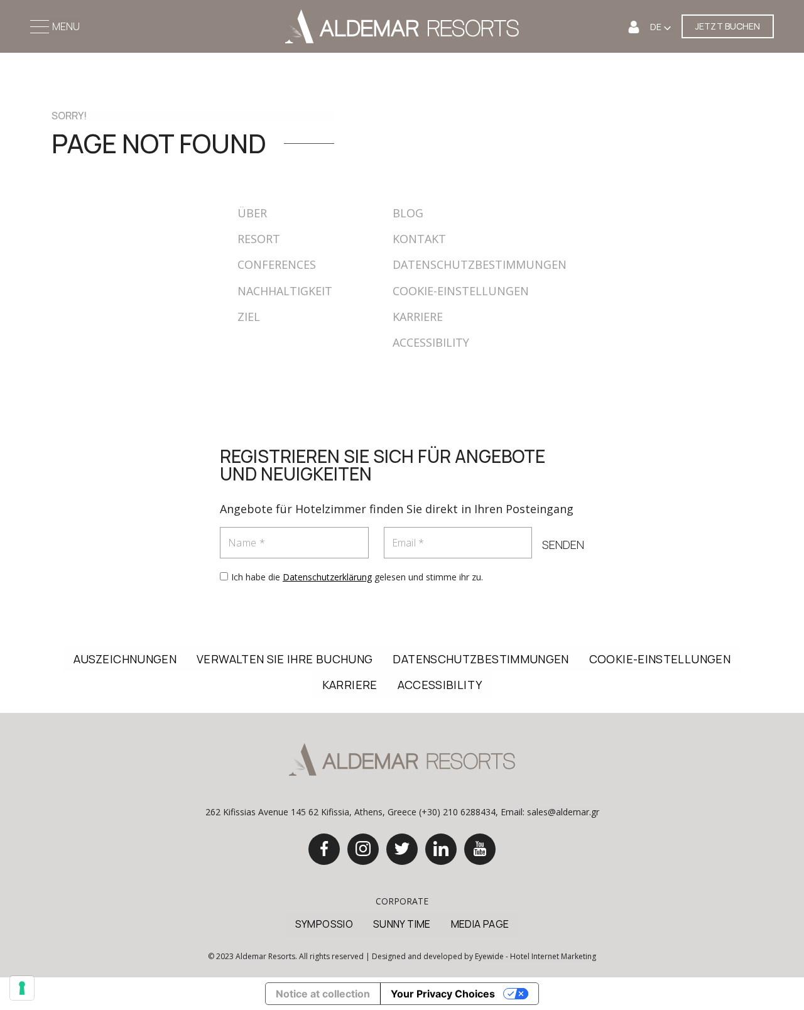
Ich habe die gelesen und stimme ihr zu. (357, 577)
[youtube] (480, 849)
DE (656, 27)
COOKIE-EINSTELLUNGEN (461, 290)
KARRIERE (418, 316)
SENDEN (563, 544)
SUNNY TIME (402, 924)
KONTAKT (419, 238)
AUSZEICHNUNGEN (125, 658)
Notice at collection (323, 993)
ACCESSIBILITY (431, 342)
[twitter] (402, 849)
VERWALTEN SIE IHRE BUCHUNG (284, 658)
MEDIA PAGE (480, 924)
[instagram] (363, 849)
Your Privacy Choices (443, 993)
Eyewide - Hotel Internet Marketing (535, 956)
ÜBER (252, 212)
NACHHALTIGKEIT (284, 290)
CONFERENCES (276, 264)
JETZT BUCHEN (727, 26)
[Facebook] (324, 849)
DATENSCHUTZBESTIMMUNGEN (480, 264)
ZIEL (248, 316)
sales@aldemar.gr (563, 812)
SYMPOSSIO (324, 924)
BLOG (408, 212)
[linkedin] (441, 849)
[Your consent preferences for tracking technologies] (22, 988)
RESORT (258, 238)
